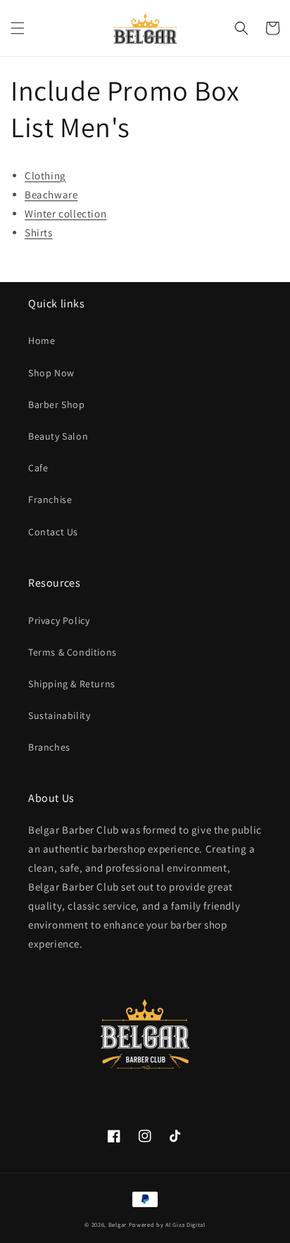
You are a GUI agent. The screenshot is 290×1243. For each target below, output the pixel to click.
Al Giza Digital (185, 1224)
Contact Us (53, 531)
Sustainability (59, 715)
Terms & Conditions (72, 652)
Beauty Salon (58, 436)
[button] (17, 28)
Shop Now (51, 372)
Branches (49, 747)
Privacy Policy (58, 620)
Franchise (50, 499)
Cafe (38, 467)
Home (41, 340)
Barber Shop (56, 404)
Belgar (117, 1224)
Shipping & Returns (71, 683)
